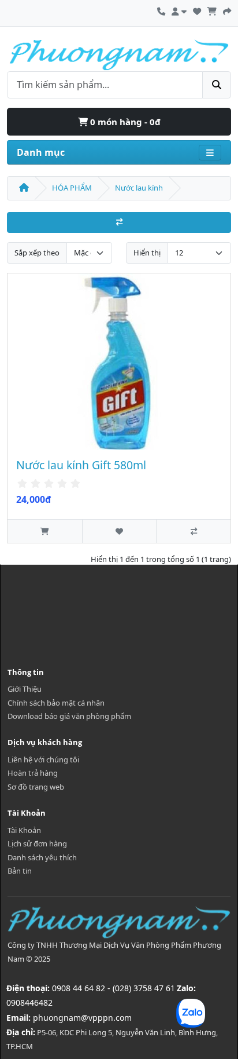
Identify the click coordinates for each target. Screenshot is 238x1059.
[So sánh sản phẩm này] (193, 531)
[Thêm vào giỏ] (45, 531)
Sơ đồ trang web (36, 787)
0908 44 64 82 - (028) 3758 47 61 (113, 988)
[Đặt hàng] (227, 10)
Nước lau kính (139, 187)
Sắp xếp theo (37, 252)
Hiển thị (147, 252)
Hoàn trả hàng (33, 773)
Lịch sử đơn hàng (37, 843)
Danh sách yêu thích (42, 857)
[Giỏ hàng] (212, 10)
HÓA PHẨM (72, 187)
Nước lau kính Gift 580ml (81, 465)
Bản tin (20, 871)
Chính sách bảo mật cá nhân (56, 703)
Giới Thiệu (25, 689)
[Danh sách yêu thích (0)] (197, 10)
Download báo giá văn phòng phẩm (69, 716)
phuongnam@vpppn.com (82, 1017)
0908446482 (29, 1002)
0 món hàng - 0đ (124, 121)
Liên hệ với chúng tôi (43, 759)
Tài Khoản (24, 830)
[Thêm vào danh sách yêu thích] (119, 531)
